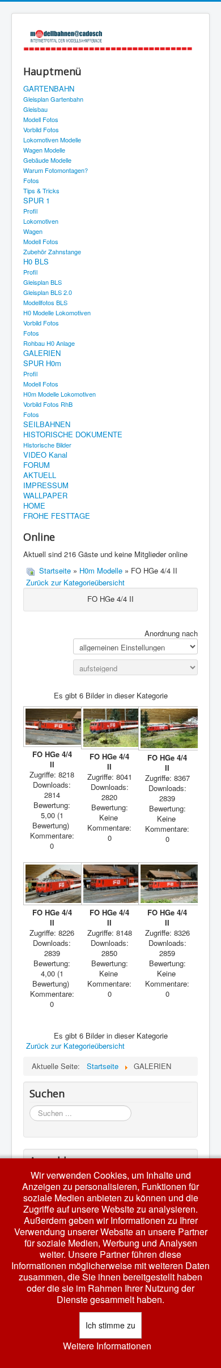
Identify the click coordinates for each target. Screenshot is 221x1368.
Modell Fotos (40, 119)
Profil (30, 210)
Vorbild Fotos (41, 129)
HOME (34, 506)
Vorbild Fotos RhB (48, 404)
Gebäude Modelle (47, 159)
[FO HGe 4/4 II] (52, 727)
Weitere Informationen (107, 1346)
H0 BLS (36, 262)
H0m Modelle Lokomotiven (59, 393)
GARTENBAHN (48, 89)
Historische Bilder (47, 444)
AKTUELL (39, 475)
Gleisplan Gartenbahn (53, 98)
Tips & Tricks (41, 190)
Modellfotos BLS (45, 302)
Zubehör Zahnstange (52, 251)
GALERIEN (42, 353)
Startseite (55, 570)
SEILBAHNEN (46, 424)
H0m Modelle (100, 570)
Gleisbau (35, 109)
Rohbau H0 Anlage (49, 343)
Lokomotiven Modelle (52, 139)
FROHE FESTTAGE (56, 516)
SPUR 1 (36, 201)
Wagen (32, 231)
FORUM (36, 465)
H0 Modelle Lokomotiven (57, 312)
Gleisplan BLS (42, 281)
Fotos (31, 180)
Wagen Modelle (44, 149)
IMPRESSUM (46, 485)
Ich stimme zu (110, 1325)
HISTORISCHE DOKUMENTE (72, 434)
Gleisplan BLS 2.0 (47, 292)
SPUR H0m (42, 363)
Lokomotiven (40, 220)
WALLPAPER (45, 495)
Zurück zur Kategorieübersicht (75, 582)
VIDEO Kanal (45, 455)
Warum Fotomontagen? (55, 170)
